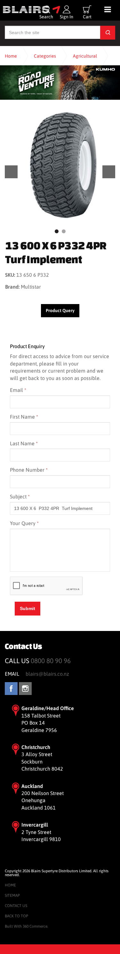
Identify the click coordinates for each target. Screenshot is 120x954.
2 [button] (64, 231)
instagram (25, 688)
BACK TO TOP (16, 916)
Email (18, 390)
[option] (60, 165)
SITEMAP (12, 895)
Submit (27, 608)
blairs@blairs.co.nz (47, 674)
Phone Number (29, 470)
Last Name (24, 443)
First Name (24, 417)
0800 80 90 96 (51, 660)
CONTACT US (16, 905)
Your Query (24, 523)
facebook (11, 688)
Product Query (60, 310)
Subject (20, 496)
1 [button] (57, 231)
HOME (10, 885)
